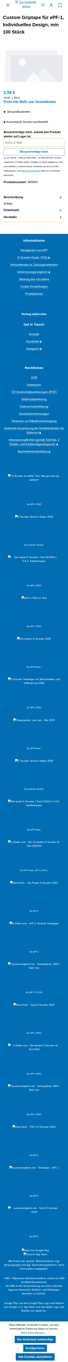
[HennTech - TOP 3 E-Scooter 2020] (34, 1139)
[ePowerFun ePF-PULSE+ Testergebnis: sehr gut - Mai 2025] (34, 732)
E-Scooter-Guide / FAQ (32, 257)
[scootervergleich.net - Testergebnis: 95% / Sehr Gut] (34, 976)
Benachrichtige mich (34, 151)
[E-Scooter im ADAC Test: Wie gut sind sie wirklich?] (34, 488)
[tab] (33, 200)
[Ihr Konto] (51, 5)
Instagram (32, 348)
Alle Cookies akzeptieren (35, 1356)
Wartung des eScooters (34, 279)
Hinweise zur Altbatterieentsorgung (34, 421)
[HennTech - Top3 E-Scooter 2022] (34, 1017)
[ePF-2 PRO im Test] (34, 610)
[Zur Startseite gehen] (26, 4)
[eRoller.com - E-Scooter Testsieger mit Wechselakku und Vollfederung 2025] (34, 691)
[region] (34, 66)
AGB (34, 377)
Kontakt (34, 334)
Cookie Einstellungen (34, 286)
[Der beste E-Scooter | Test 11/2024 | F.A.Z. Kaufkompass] (34, 814)
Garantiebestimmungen (34, 413)
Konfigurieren (35, 1348)
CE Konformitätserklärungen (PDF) (34, 392)
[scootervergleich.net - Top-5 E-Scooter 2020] (34, 1220)
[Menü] (8, 5)
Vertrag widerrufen (34, 314)
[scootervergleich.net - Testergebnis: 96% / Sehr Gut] (34, 1098)
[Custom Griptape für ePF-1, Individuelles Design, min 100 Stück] (34, 66)
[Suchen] (42, 5)
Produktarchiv (34, 293)
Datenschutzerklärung (31, 171)
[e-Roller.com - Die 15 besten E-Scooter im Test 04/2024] (34, 854)
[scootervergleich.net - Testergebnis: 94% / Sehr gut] (34, 1180)
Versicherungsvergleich (32, 272)
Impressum (34, 384)
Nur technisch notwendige (35, 1339)
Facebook (32, 341)
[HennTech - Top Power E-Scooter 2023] (34, 895)
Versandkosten (12, 1264)
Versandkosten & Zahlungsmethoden (34, 264)
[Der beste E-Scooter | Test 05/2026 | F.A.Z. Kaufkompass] (34, 569)
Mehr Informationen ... (34, 1332)
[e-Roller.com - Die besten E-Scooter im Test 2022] (34, 1058)
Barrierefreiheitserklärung (34, 451)
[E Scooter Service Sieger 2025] (34, 773)
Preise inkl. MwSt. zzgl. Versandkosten (30, 101)
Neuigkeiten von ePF (34, 250)
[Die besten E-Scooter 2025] (34, 651)
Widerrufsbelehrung (34, 399)
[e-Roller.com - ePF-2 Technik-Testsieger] (34, 936)
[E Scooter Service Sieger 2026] (34, 529)
